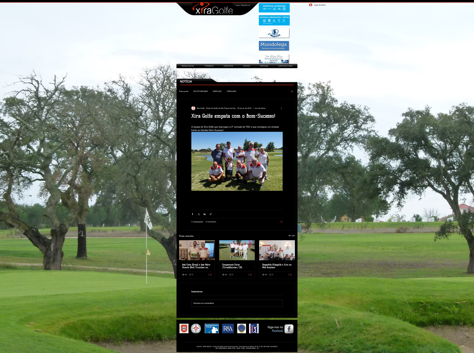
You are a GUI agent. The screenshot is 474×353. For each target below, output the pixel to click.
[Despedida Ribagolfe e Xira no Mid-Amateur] (277, 250)
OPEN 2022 (231, 91)
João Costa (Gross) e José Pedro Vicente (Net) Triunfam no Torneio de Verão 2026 (196, 266)
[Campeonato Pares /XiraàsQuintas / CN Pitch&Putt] (237, 250)
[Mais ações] (281, 108)
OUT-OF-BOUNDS (200, 91)
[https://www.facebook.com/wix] (289, 328)
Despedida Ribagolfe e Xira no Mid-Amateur (276, 266)
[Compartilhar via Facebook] (192, 214)
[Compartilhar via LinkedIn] (204, 214)
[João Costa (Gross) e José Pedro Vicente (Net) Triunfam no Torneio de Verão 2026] (197, 250)
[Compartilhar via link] (210, 214)
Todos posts (183, 91)
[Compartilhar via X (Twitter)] (198, 214)
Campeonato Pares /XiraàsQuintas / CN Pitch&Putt (232, 266)
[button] (292, 91)
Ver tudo (291, 236)
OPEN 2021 (217, 91)
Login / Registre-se (242, 5)
